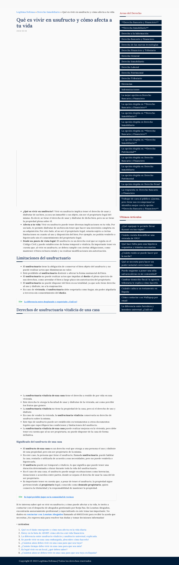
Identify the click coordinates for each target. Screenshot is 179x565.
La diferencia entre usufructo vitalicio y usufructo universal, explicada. (59, 536)
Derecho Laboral (130, 67)
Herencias (127, 84)
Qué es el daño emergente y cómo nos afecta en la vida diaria (53, 529)
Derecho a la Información (135, 33)
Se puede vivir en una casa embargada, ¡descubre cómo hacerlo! (55, 539)
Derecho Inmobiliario (48, 12)
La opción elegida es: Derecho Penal (141, 184)
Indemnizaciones (130, 89)
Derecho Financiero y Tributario (139, 50)
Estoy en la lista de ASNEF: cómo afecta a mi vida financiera (52, 533)
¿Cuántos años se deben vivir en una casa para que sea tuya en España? (59, 552)
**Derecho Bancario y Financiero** (140, 22)
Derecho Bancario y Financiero (138, 39)
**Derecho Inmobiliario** (135, 27)
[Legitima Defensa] (33, 4)
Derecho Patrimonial (132, 72)
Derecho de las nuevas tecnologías (140, 44)
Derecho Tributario (132, 78)
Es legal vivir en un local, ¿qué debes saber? (44, 549)
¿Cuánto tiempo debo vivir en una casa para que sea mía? (51, 546)
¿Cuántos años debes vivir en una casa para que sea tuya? (51, 542)
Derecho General (130, 56)
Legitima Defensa (25, 12)
